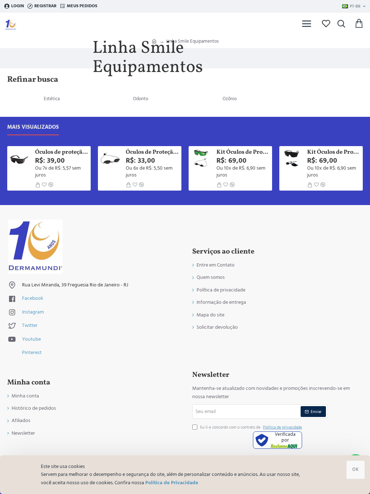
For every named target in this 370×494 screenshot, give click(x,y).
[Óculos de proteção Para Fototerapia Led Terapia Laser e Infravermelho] (19, 158)
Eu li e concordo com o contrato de (250, 427)
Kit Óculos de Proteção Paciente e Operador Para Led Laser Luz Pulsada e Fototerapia (333, 152)
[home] (154, 40)
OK (355, 469)
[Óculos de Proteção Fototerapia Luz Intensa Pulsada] (110, 158)
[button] (37, 184)
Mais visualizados (33, 127)
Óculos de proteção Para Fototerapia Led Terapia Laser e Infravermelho (61, 152)
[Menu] (307, 23)
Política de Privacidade (171, 482)
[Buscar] (341, 23)
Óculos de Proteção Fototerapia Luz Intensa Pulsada (152, 152)
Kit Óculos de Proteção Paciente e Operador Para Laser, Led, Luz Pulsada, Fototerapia (243, 152)
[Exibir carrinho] (359, 23)
